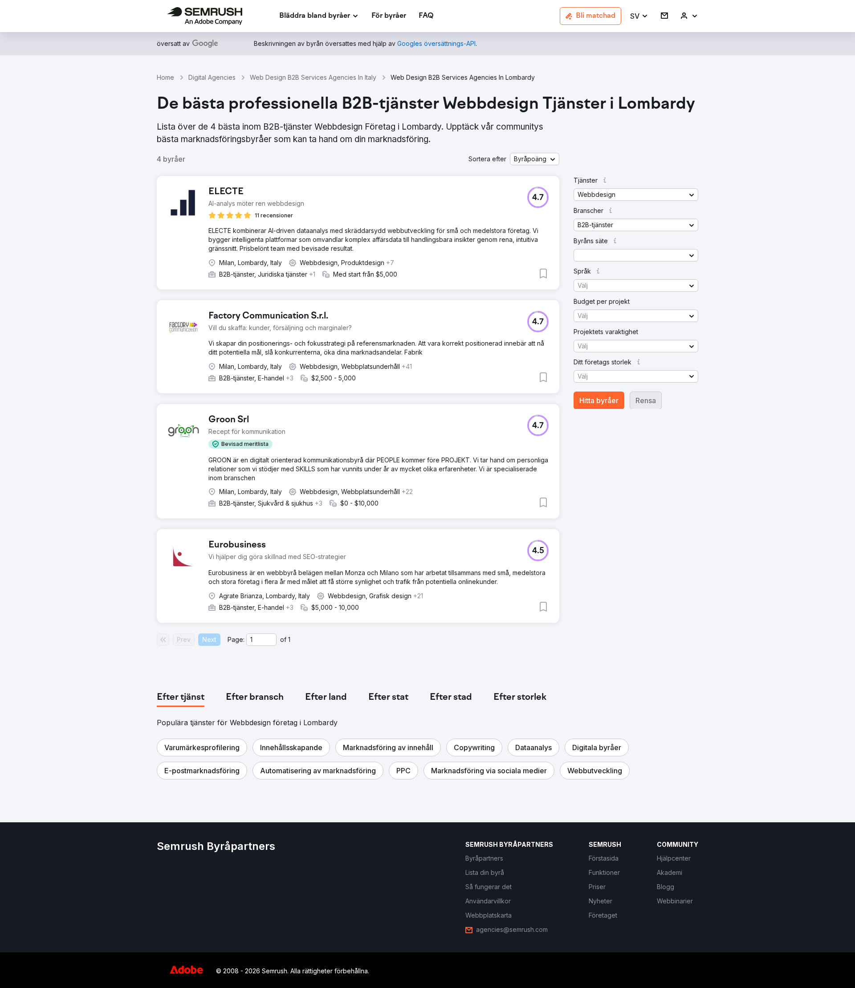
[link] (388, 16)
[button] (639, 16)
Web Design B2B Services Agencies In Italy (313, 77)
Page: (236, 639)
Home (165, 77)
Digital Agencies (212, 77)
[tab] (180, 697)
